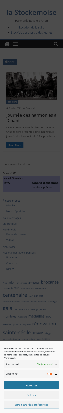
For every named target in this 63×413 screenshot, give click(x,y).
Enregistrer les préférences (31, 404)
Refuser (31, 395)
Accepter (31, 385)
